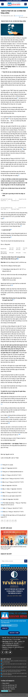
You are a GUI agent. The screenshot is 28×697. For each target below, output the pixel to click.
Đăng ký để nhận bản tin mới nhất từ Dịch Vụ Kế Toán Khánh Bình (13, 621)
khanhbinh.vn (10, 647)
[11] (2, 499)
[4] (1, 475)
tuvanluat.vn (5, 649)
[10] (12, 285)
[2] (1, 468)
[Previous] (1, 541)
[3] (1, 471)
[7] (1, 485)
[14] (2, 511)
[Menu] (2, 4)
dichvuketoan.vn (19, 647)
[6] (21, 225)
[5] (1, 478)
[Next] (26, 541)
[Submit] (25, 561)
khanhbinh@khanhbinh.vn (12, 645)
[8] (1, 489)
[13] (2, 508)
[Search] (25, 4)
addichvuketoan (19, 15)
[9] (17, 259)
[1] (1, 465)
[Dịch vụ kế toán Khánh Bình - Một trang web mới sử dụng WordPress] (14, 4)
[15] (2, 515)
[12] (2, 503)
